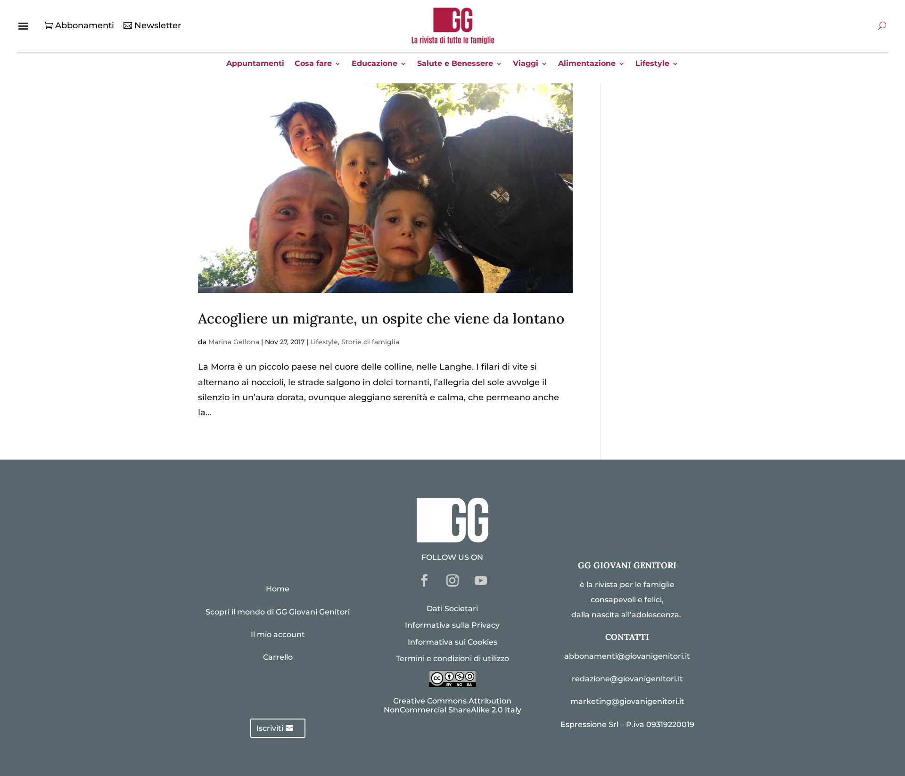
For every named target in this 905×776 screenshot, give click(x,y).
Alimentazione (587, 64)
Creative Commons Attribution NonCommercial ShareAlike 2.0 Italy (452, 705)
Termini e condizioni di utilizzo (452, 658)
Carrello (278, 657)
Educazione (374, 64)
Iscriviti (269, 728)
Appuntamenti (255, 64)
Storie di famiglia (370, 342)
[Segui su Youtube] (481, 580)
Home (277, 588)
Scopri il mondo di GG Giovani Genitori (278, 611)
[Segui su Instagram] (452, 580)
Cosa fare (313, 64)
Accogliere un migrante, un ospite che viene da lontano (381, 318)
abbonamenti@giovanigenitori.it (627, 656)
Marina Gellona (233, 342)
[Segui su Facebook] (424, 580)
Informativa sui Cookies (452, 642)
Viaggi (525, 64)
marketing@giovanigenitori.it (627, 701)
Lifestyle (652, 64)
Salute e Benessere (455, 64)
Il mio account (278, 634)
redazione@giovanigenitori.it (627, 678)
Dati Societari (452, 608)
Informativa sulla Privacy (452, 625)
